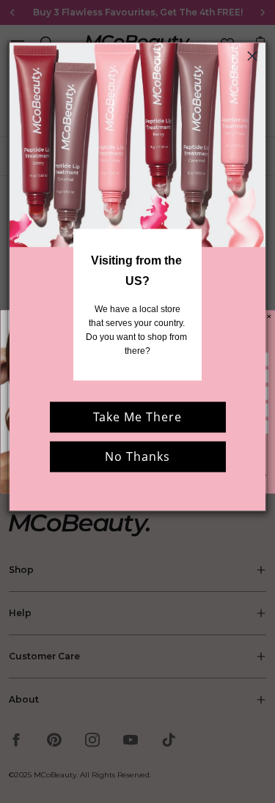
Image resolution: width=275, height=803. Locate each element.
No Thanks (137, 457)
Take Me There (137, 418)
